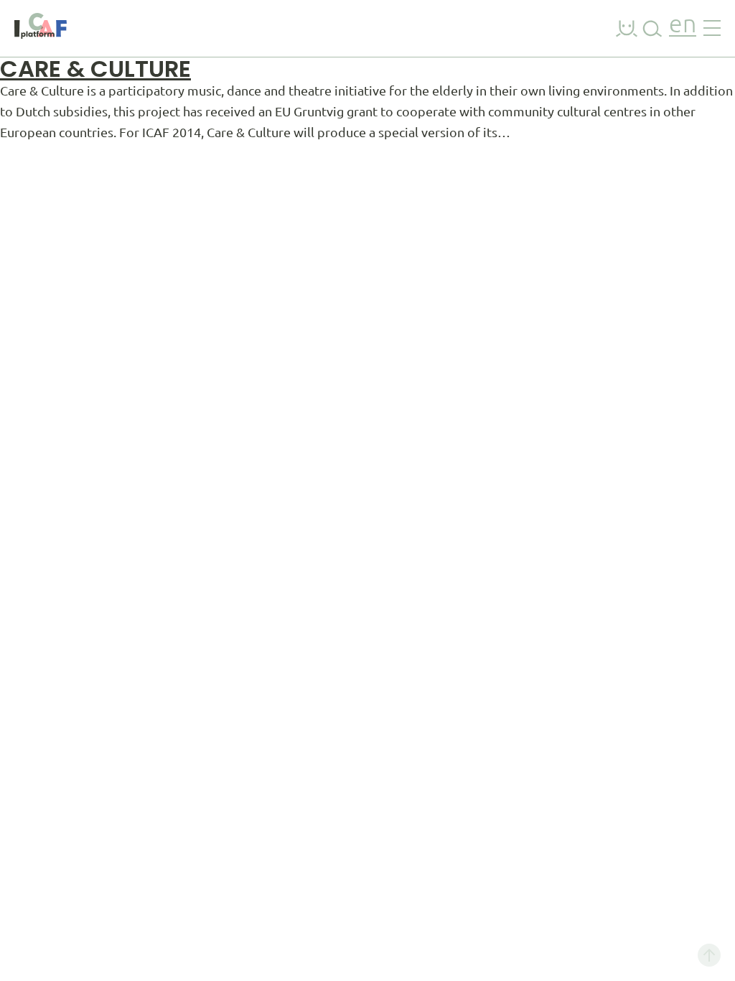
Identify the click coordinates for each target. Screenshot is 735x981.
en (682, 25)
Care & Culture (95, 68)
